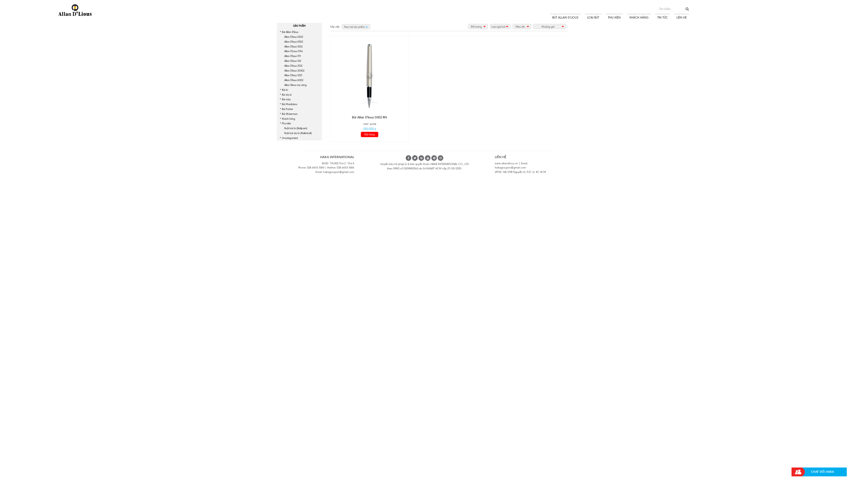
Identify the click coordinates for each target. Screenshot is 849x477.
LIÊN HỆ (682, 17)
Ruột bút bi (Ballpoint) (295, 128)
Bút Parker (287, 109)
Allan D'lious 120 (292, 60)
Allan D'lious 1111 (292, 56)
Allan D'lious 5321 (293, 75)
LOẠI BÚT (593, 17)
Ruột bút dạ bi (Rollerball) (298, 133)
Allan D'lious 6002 (293, 80)
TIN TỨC (662, 17)
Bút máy (286, 99)
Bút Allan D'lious (290, 32)
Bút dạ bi (287, 94)
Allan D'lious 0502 (293, 41)
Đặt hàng (369, 134)
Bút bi (285, 89)
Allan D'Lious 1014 (293, 51)
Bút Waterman (290, 113)
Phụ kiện (286, 123)
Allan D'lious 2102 (293, 65)
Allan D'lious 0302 (293, 36)
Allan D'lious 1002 (293, 46)
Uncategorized (290, 138)
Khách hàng (288, 118)
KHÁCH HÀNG (638, 17)
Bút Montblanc (289, 104)
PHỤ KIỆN (614, 17)
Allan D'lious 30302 (294, 70)
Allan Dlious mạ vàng (295, 85)
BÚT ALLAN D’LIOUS (565, 17)
